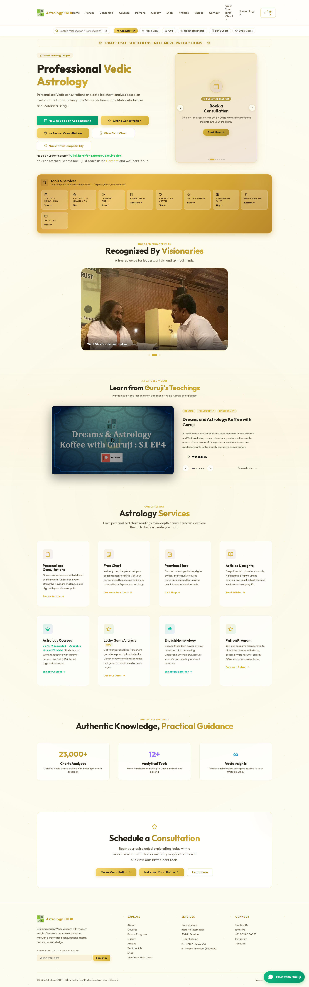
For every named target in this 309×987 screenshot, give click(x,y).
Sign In (269, 13)
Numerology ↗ (247, 12)
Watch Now (199, 456)
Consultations (190, 925)
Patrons (140, 12)
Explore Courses (52, 671)
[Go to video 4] (201, 468)
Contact (214, 12)
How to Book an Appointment (70, 120)
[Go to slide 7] (224, 159)
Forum (89, 12)
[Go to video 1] (192, 468)
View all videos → (248, 468)
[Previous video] (185, 468)
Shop (169, 12)
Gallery (156, 12)
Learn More (200, 872)
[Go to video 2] (194, 468)
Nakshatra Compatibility (66, 146)
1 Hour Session (190, 939)
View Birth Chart (115, 133)
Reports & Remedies (193, 929)
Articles (183, 12)
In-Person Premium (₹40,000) (199, 948)
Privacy (259, 979)
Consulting (106, 12)
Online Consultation (127, 120)
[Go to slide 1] (208, 159)
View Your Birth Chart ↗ (229, 12)
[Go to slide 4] (217, 159)
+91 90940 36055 (245, 934)
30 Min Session (190, 934)
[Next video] (210, 468)
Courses (124, 12)
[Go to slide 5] (219, 159)
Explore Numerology (177, 671)
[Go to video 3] (198, 468)
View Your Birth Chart (139, 957)
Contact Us (241, 925)
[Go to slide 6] (221, 159)
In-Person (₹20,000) (194, 943)
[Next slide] (252, 108)
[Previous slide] (180, 108)
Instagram (241, 939)
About (131, 925)
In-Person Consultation (65, 133)
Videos (198, 12)
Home (76, 12)
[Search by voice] (106, 31)
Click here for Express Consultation (96, 155)
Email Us (240, 929)
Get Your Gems (214, 132)
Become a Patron (236, 667)
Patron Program (137, 934)
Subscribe (101, 957)
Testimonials (134, 948)
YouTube (240, 943)
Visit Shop (171, 592)
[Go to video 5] (203, 468)
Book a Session (52, 596)
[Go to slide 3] (214, 159)
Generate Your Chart (116, 592)
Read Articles (234, 592)
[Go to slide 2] (210, 159)
